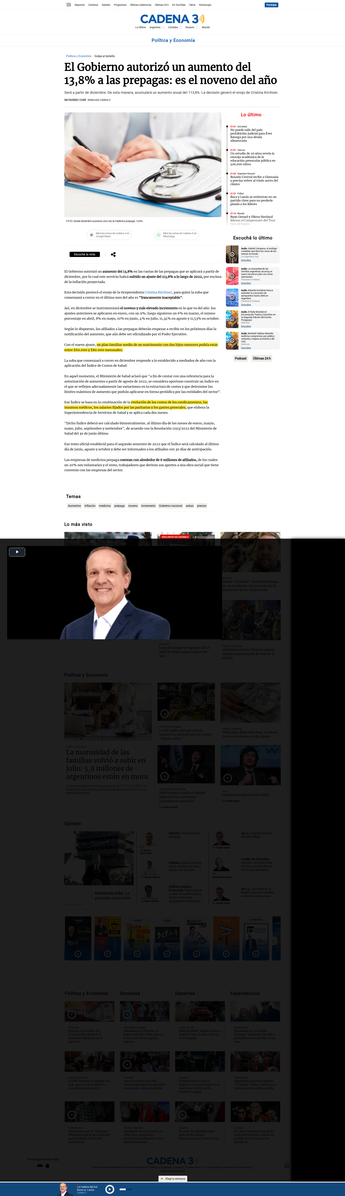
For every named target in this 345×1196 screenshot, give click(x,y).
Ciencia (241, 150)
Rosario (190, 27)
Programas (120, 4)
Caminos (93, 4)
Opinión (106, 4)
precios (201, 505)
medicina (105, 505)
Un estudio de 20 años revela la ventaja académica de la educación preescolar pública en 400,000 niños (252, 159)
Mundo (206, 27)
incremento (148, 505)
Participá (271, 4)
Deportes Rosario (246, 173)
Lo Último (140, 27)
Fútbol (240, 193)
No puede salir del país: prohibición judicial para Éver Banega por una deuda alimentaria (251, 135)
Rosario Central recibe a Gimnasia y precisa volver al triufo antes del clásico (254, 180)
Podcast (241, 358)
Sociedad (242, 126)
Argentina (155, 27)
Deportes (80, 4)
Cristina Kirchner (158, 292)
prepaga (119, 505)
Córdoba (173, 27)
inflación (89, 505)
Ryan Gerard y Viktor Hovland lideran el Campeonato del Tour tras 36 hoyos (252, 220)
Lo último (252, 114)
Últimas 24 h (162, 4)
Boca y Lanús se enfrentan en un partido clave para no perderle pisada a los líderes (253, 200)
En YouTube (178, 4)
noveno (133, 505)
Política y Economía (79, 56)
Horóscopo (205, 4)
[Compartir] (113, 255)
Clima (192, 4)
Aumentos (74, 505)
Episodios (246, 260)
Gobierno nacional (170, 505)
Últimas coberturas (140, 4)
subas (190, 505)
